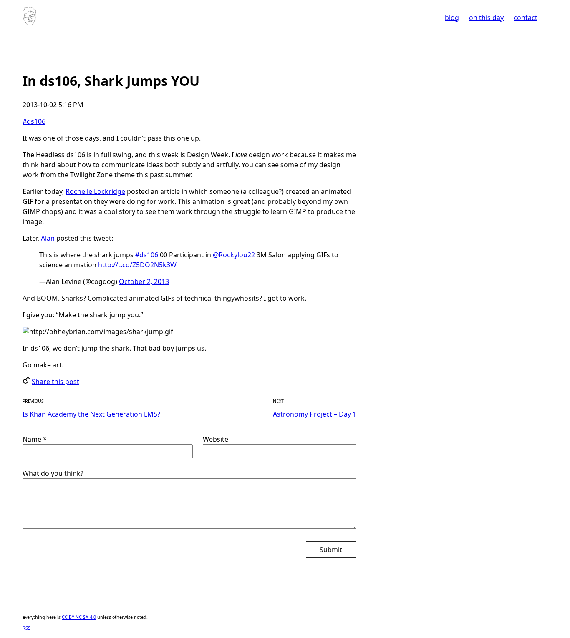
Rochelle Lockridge (95, 191)
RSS (26, 628)
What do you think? (53, 473)
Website (215, 439)
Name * (35, 439)
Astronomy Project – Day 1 (314, 414)
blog (452, 17)
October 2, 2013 (144, 281)
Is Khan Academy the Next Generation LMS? (91, 414)
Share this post (55, 381)
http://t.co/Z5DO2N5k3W (137, 264)
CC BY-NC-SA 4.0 (79, 617)
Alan (48, 238)
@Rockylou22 (234, 254)
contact (525, 17)
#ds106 (34, 121)
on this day (486, 17)
